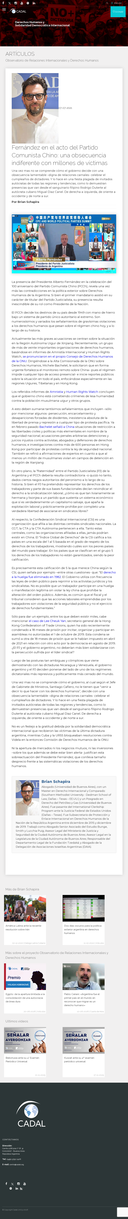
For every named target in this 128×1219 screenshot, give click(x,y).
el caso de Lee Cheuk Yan (47, 621)
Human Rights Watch (82, 392)
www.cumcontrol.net (6, 1097)
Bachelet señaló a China (56, 427)
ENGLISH (118, 3)
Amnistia (57, 392)
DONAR (119, 11)
